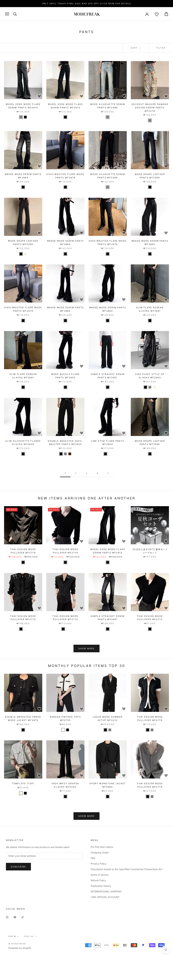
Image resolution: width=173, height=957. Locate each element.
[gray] (21, 117)
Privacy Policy (98, 863)
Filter (160, 48)
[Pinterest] (15, 917)
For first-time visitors (102, 846)
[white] (109, 454)
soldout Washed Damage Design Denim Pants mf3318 (149, 107)
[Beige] (154, 387)
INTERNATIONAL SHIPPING (106, 891)
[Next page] (108, 473)
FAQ (93, 858)
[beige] (25, 254)
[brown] (69, 454)
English (29, 936)
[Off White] (63, 730)
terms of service (99, 874)
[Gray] (107, 117)
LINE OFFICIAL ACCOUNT (105, 897)
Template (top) (23, 783)
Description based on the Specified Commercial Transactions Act (126, 869)
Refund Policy (98, 880)
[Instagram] (7, 917)
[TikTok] (22, 917)
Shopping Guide (99, 852)
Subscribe (18, 866)
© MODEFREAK (17, 943)
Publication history (101, 885)
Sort (135, 48)
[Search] (15, 14)
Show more (86, 648)
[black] (25, 117)
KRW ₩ (12, 936)
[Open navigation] (7, 13)
